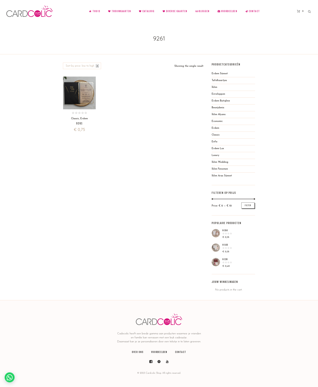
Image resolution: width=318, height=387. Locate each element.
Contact (180, 352)
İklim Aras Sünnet (222, 176)
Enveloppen (218, 94)
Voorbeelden (159, 352)
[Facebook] (150, 361)
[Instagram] (159, 361)
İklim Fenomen (220, 169)
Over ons (137, 352)
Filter (248, 205)
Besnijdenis (218, 107)
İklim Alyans (219, 114)
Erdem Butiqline (221, 101)
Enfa (214, 142)
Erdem (84, 118)
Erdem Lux (218, 148)
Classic (75, 118)
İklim (214, 87)
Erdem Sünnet (220, 73)
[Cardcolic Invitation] (159, 319)
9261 (79, 123)
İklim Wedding (220, 162)
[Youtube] (167, 361)
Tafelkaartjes (219, 80)
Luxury (215, 155)
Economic (217, 121)
